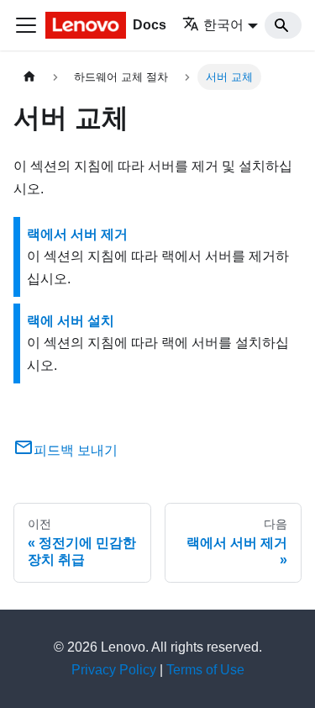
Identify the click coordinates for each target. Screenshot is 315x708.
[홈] (29, 77)
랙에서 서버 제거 (77, 234)
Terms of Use (205, 670)
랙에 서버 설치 (70, 321)
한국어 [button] (223, 25)
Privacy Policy (113, 670)
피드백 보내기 (76, 450)
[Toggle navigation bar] (26, 25)
